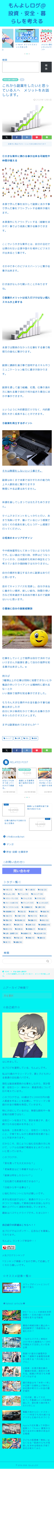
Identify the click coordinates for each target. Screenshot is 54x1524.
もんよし (10, 894)
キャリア (8, 738)
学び (33, 916)
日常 (20, 929)
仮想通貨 (10, 912)
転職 (19, 942)
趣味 (42, 938)
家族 (8, 920)
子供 (8, 916)
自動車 (27, 933)
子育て (21, 916)
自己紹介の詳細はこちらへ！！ (19, 1225)
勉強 (46, 912)
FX (19, 890)
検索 (4, 60)
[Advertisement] (27, 1496)
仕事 (18, 738)
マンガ (10, 844)
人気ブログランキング (13, 1255)
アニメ (24, 894)
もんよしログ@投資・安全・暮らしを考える (27, 13)
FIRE (8, 890)
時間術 (31, 929)
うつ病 (31, 890)
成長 (19, 925)
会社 (26, 738)
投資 (31, 925)
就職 (33, 920)
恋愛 (8, 925)
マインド (28, 903)
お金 (43, 890)
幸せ (45, 920)
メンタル (43, 903)
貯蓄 (8, 938)
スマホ (41, 898)
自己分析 (41, 933)
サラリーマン (11, 898)
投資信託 (45, 925)
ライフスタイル (11, 907)
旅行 (8, 929)
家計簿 (21, 920)
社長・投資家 (11, 933)
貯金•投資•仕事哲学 (10, 80)
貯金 (19, 938)
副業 (35, 738)
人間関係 (28, 907)
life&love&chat (15, 836)
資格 (31, 938)
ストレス (27, 898)
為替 (43, 929)
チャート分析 (11, 903)
